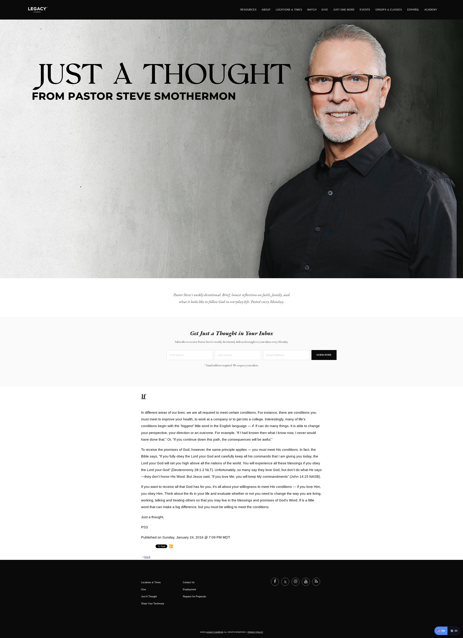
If (143, 396)
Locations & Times (289, 9)
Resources (248, 9)
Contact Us (189, 582)
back (147, 557)
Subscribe (324, 354)
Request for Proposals (194, 596)
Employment (189, 589)
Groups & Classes (388, 9)
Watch (311, 9)
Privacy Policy (255, 632)
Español (413, 9)
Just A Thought (149, 596)
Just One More (343, 9)
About (266, 9)
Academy (430, 9)
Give (325, 9)
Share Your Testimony (152, 603)
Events (365, 9)
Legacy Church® (214, 632)
